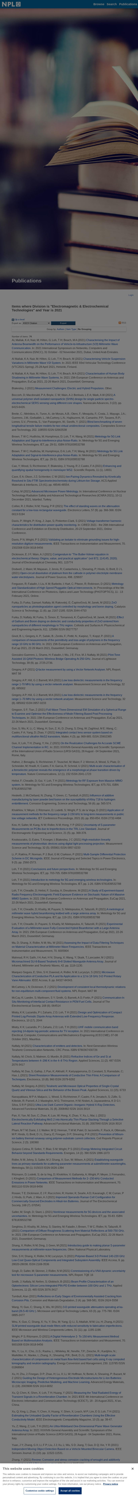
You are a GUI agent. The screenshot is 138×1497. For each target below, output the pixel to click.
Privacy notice (110, 1484)
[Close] (132, 1468)
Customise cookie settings (40, 1490)
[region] (69, 1480)
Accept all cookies (70, 1490)
